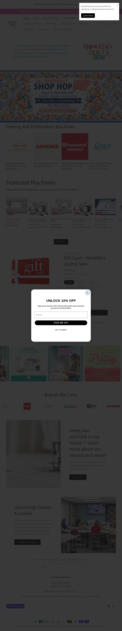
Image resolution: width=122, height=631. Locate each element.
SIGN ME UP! (61, 323)
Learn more (88, 15)
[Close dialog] (87, 293)
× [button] (117, 4)
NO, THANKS (61, 330)
